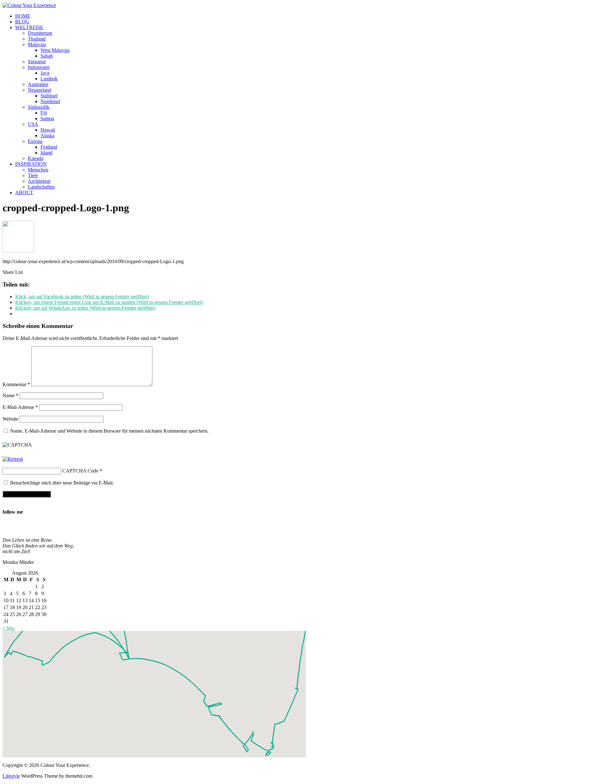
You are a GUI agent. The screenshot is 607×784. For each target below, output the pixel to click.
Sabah (46, 56)
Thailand (37, 38)
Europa (35, 141)
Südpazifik (38, 107)
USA (33, 124)
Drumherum (40, 33)
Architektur (39, 181)
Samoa (47, 118)
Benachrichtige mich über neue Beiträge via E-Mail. (62, 482)
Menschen (38, 169)
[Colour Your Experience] (29, 5)
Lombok (49, 78)
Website (10, 419)
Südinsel (49, 95)
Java (44, 73)
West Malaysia (55, 50)
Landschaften (41, 186)
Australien (38, 84)
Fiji (43, 112)
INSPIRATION (31, 164)
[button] (205, 692)
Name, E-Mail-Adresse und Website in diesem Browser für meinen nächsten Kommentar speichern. (109, 431)
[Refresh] (13, 459)
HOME (22, 16)
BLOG (22, 21)
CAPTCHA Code (80, 470)
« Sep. (9, 628)
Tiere (33, 175)
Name (10, 395)
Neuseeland (39, 90)
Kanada (35, 158)
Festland (48, 147)
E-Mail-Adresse (20, 407)
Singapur (37, 61)
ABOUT (24, 192)
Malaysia (37, 44)
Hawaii (47, 130)
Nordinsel (50, 101)
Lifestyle (11, 776)
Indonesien (39, 67)
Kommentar (16, 384)
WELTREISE (29, 27)
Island (46, 152)
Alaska (47, 135)
